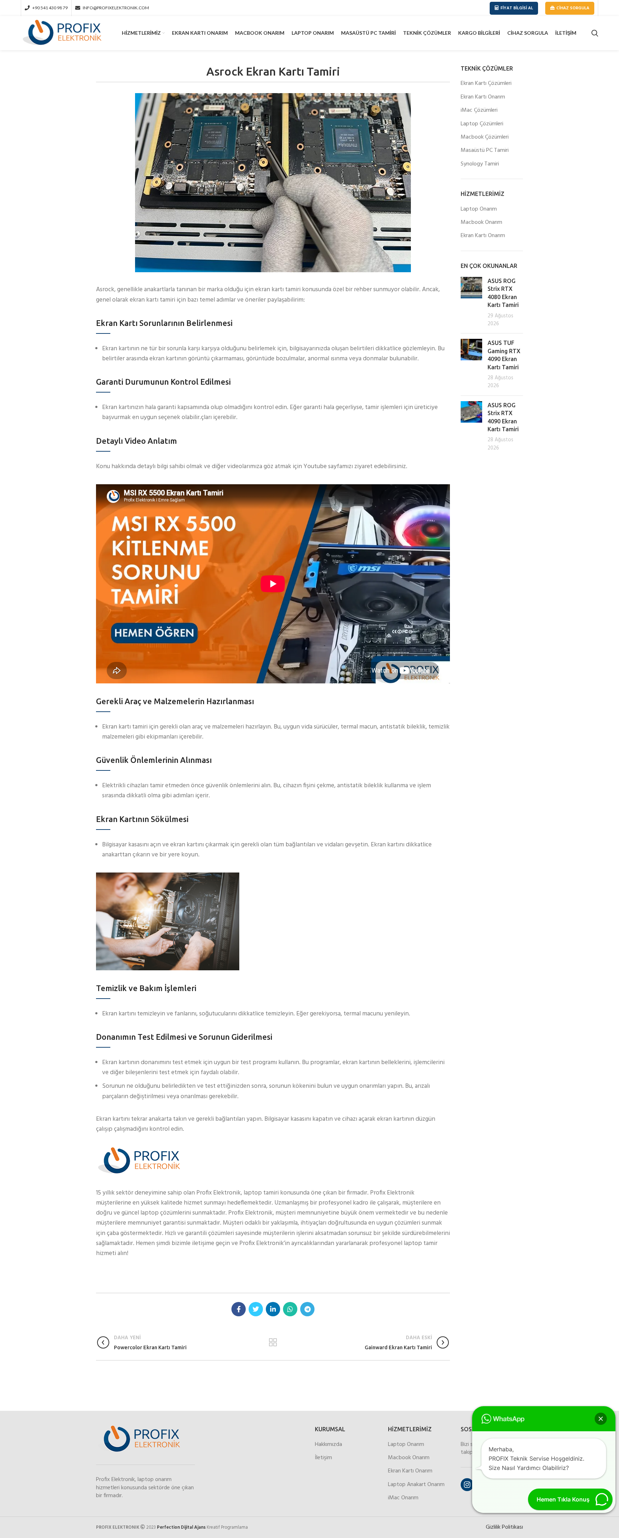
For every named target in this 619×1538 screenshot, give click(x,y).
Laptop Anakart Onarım (416, 1485)
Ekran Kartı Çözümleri (486, 83)
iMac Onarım (403, 1498)
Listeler (273, 1342)
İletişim (323, 1458)
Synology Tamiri (480, 164)
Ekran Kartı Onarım (483, 97)
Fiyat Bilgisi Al (516, 8)
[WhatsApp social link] (290, 1309)
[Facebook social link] (238, 1309)
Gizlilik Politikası (504, 1527)
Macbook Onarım (481, 222)
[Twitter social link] (256, 1309)
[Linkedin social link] (273, 1309)
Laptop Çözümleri (482, 124)
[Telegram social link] (307, 1309)
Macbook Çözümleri (485, 137)
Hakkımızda (328, 1444)
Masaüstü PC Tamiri (485, 150)
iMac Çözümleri (479, 110)
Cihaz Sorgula (572, 8)
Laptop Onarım (479, 209)
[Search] (595, 33)
